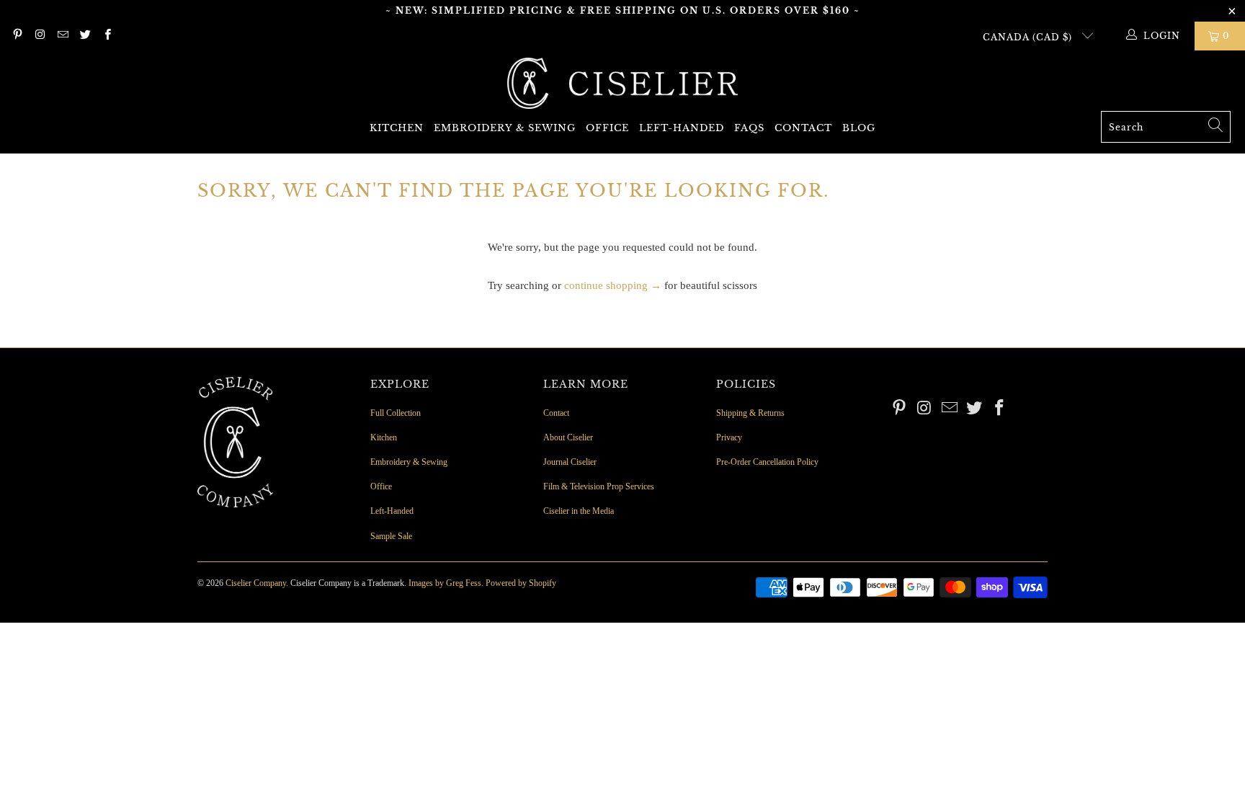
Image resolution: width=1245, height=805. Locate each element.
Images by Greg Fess (445, 583)
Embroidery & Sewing (505, 128)
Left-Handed (681, 128)
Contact (803, 128)
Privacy (729, 437)
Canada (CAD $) (1029, 37)
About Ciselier (568, 437)
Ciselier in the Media (578, 511)
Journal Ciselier (570, 462)
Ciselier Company (256, 583)
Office (607, 128)
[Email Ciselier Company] (62, 36)
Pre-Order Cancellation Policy (767, 462)
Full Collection (395, 413)
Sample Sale (391, 536)
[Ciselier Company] (622, 84)
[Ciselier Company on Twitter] (85, 36)
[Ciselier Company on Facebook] (107, 36)
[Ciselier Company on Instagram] (39, 36)
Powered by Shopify (521, 583)
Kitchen (397, 128)
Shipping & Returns (750, 413)
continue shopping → (612, 285)
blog (858, 128)
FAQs (749, 128)
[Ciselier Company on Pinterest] (17, 36)
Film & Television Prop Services (598, 486)
